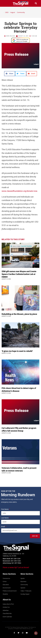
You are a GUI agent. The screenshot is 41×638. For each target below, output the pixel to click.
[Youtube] (27, 633)
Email (3, 526)
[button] (5, 3)
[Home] (2, 12)
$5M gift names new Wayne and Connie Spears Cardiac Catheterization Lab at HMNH (19, 274)
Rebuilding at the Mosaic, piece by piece (20, 314)
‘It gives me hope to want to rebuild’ (17, 351)
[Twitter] (18, 633)
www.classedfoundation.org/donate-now (19, 191)
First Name (5, 509)
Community (21, 12)
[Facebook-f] (14, 633)
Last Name (5, 518)
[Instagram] (22, 633)
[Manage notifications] (36, 633)
